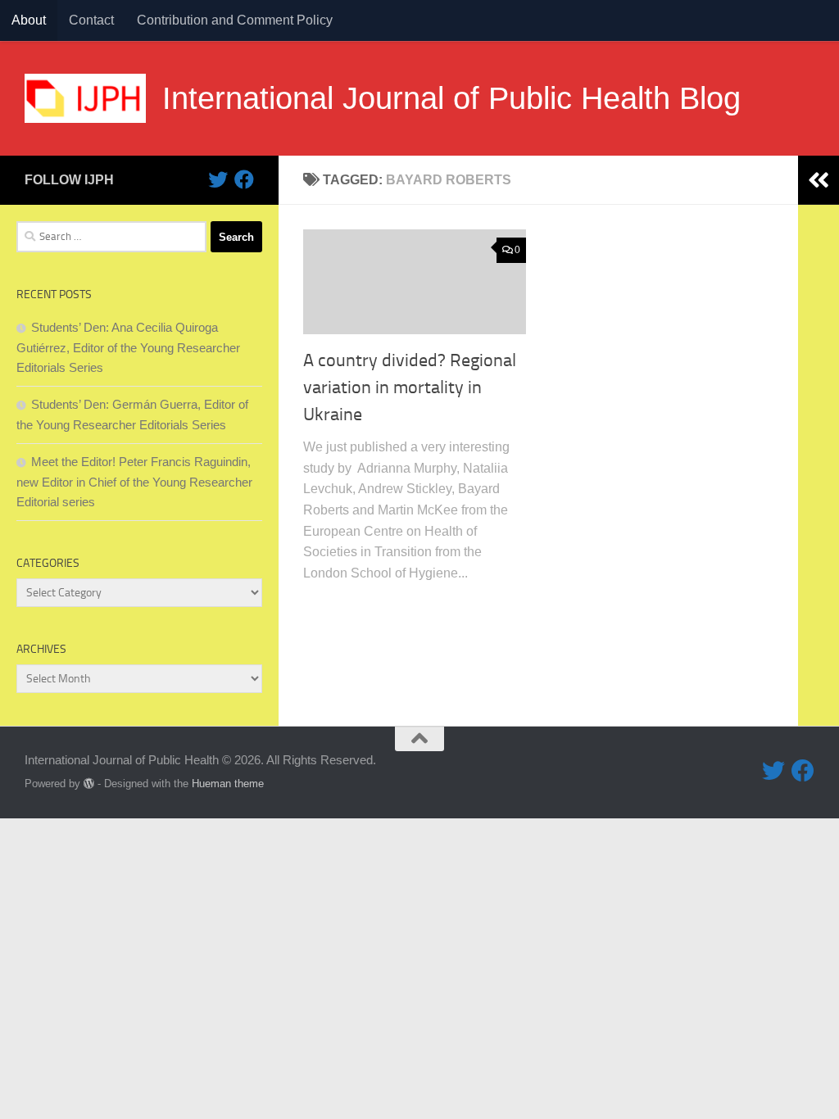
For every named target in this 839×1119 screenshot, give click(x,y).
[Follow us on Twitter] (218, 179)
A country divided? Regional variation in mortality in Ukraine (409, 387)
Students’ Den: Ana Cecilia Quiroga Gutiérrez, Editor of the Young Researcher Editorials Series (128, 347)
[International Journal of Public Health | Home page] (85, 98)
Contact (91, 20)
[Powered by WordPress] (89, 783)
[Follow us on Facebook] (244, 179)
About (28, 20)
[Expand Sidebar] (818, 180)
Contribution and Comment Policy (235, 20)
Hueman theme (228, 783)
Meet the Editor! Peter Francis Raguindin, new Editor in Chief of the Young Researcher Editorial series (134, 482)
